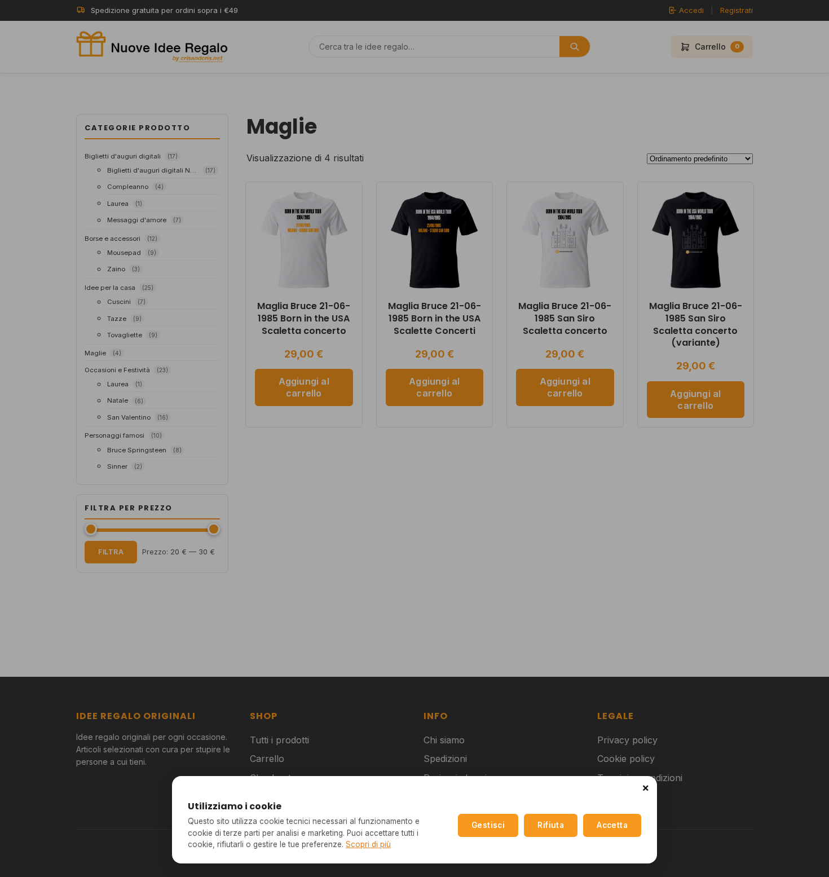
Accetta (612, 825)
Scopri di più (368, 844)
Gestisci (488, 825)
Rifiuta (550, 825)
